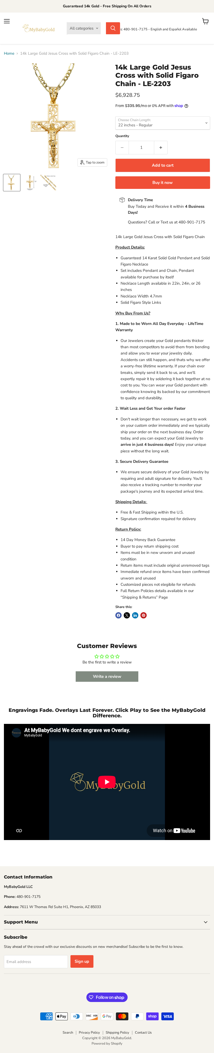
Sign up (82, 961)
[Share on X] (127, 615)
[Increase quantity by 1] (161, 147)
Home (9, 53)
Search (68, 1032)
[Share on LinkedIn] (135, 615)
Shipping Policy (117, 1032)
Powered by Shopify (107, 1043)
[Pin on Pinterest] (143, 615)
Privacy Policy (89, 1032)
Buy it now (162, 182)
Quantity (122, 136)
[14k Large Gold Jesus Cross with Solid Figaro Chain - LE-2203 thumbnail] (11, 182)
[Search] (113, 28)
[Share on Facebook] (118, 615)
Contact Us (143, 1032)
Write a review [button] (107, 676)
